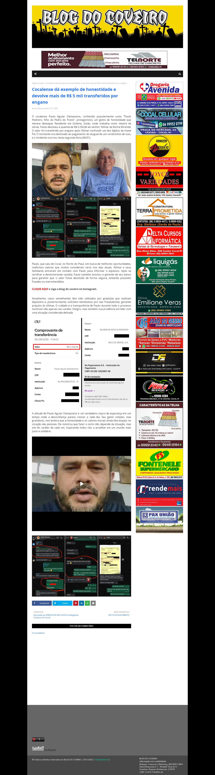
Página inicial (37, 83)
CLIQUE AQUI (40, 289)
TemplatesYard (101, 759)
